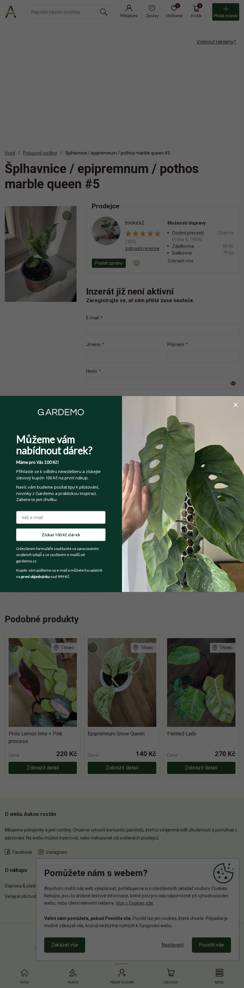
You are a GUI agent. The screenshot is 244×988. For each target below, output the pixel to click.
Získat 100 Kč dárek (61, 534)
